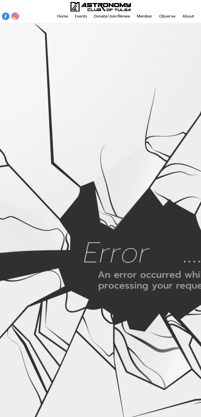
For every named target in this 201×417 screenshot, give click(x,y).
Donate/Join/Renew (112, 16)
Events (81, 16)
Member (144, 16)
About (188, 16)
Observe (167, 16)
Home (62, 16)
